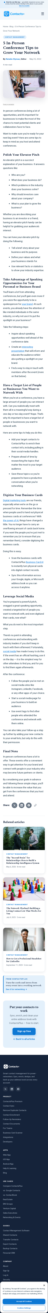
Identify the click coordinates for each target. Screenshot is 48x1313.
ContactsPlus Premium (12, 1101)
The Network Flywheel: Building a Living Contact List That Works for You (23, 911)
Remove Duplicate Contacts (14, 1110)
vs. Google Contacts (11, 1190)
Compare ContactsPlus (13, 1186)
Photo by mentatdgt (8, 104)
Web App (7, 1155)
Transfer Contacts (10, 1239)
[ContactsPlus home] (14, 13)
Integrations (8, 1137)
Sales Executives (10, 1213)
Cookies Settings (24, 1308)
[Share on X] (14, 805)
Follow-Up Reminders (12, 1119)
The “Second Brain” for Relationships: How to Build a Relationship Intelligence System (22, 860)
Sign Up (6, 1270)
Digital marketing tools (14, 500)
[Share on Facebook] (29, 805)
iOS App (6, 1159)
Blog (11, 26)
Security (6, 1279)
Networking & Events (11, 1217)
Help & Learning (9, 1168)
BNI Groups (8, 1204)
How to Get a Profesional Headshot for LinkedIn (23, 960)
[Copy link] (35, 805)
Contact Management (15, 37)
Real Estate (8, 1199)
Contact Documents (11, 1124)
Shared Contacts (10, 1235)
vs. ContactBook (10, 1195)
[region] (24, 1297)
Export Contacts (10, 1244)
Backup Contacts (10, 1248)
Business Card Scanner (13, 1133)
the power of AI (11, 520)
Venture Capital (9, 1208)
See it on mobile (24, 6)
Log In (5, 1275)
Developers (7, 1141)
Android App (8, 1164)
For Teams (7, 1128)
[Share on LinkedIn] (21, 805)
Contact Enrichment (11, 1115)
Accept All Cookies (24, 1301)
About (5, 1266)
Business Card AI (34, 562)
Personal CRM (9, 1253)
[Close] (44, 1285)
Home (5, 26)
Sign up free (24, 1031)
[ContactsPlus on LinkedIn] (11, 1089)
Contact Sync (8, 1106)
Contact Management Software (16, 1230)
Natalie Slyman (13, 59)
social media (9, 651)
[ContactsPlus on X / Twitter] (5, 1089)
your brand (27, 304)
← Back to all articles (24, 1039)
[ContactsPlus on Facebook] (18, 1089)
